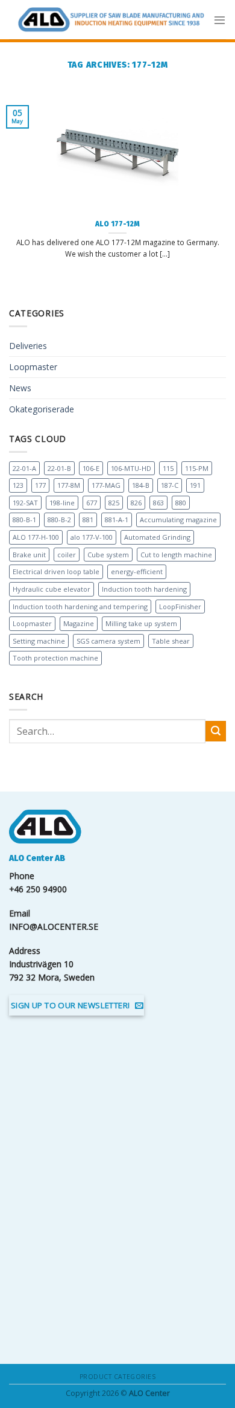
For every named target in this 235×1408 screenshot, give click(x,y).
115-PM (196, 468)
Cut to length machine (176, 554)
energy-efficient (137, 571)
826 (136, 502)
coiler (66, 554)
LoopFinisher (180, 606)
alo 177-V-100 (91, 537)
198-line (62, 502)
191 (195, 485)
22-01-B (59, 468)
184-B (140, 485)
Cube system (108, 554)
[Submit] (215, 731)
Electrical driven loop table (56, 571)
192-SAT (25, 502)
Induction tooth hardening (144, 589)
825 (113, 502)
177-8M (68, 485)
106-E (91, 468)
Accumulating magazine (178, 519)
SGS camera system (108, 640)
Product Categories (117, 1376)
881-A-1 (116, 519)
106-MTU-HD (131, 468)
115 (168, 468)
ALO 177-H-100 (36, 537)
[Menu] (219, 19)
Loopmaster (33, 367)
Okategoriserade (41, 409)
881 (88, 519)
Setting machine (39, 640)
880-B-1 (24, 519)
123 (18, 485)
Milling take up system (141, 623)
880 (180, 502)
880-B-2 (59, 519)
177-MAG (106, 485)
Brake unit (29, 554)
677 (91, 502)
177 (40, 485)
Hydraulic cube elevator (51, 589)
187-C (169, 485)
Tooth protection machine (55, 657)
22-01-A (24, 468)
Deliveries (28, 345)
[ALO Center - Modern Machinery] (111, 19)
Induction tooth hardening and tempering (80, 606)
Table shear (171, 640)
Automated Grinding (157, 537)
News (20, 388)
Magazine (78, 623)
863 (158, 502)
